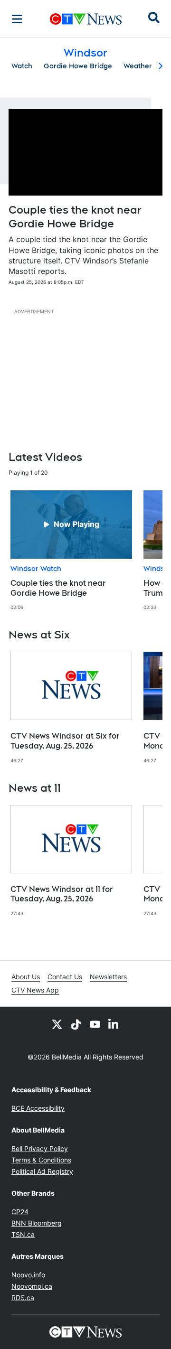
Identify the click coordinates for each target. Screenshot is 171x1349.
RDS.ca (22, 1297)
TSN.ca (23, 1234)
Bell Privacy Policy (39, 1148)
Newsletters (108, 977)
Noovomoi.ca (31, 1286)
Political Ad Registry (42, 1171)
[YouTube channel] (95, 1024)
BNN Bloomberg (36, 1223)
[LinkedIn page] (114, 1024)
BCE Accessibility (38, 1108)
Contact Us (65, 977)
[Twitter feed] (57, 1024)
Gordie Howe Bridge (78, 66)
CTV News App (35, 990)
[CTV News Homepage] (86, 19)
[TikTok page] (76, 1024)
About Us (25, 977)
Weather (138, 66)
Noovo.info (28, 1275)
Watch (21, 66)
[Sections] (17, 18)
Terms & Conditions (41, 1160)
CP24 (19, 1212)
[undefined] (71, 550)
